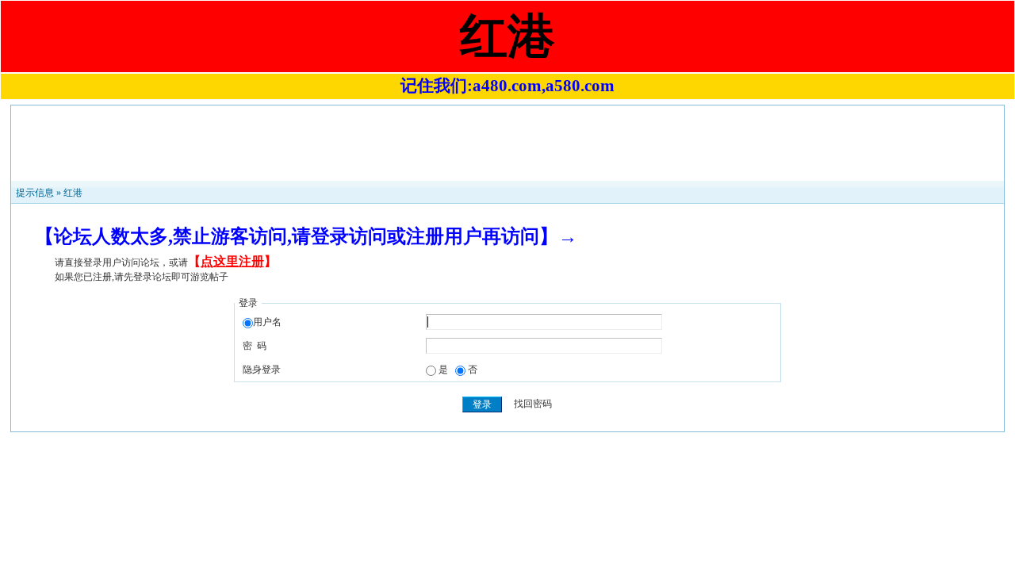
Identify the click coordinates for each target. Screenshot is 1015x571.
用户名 (267, 322)
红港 (72, 192)
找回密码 (533, 404)
